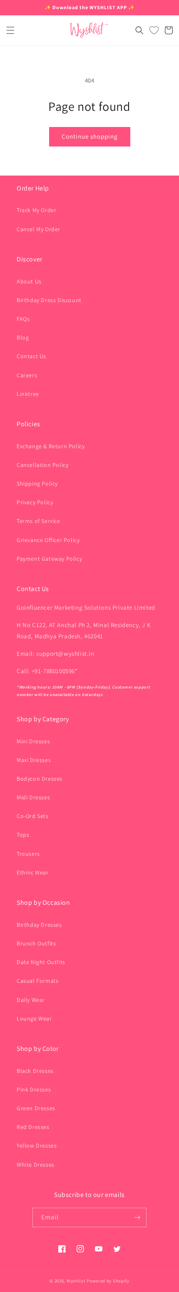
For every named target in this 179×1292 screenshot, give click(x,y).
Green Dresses (36, 1108)
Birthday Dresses (39, 924)
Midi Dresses (33, 797)
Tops (23, 834)
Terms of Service (38, 521)
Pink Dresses (34, 1089)
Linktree (28, 394)
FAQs (23, 318)
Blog (23, 337)
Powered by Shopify (108, 1281)
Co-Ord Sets (33, 816)
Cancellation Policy (42, 465)
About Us (29, 281)
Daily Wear (31, 1000)
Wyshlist (76, 1281)
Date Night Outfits (41, 962)
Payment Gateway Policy (49, 558)
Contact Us (31, 356)
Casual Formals (37, 980)
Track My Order (36, 210)
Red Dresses (33, 1127)
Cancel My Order (38, 229)
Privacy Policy (35, 502)
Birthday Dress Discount (49, 300)
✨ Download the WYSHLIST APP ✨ (90, 7)
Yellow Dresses (37, 1145)
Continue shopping (90, 136)
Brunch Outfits (36, 943)
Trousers (28, 853)
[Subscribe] (137, 1217)
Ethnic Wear (33, 872)
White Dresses (36, 1164)
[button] (10, 30)
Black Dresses (35, 1071)
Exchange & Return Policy (51, 446)
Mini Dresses (33, 741)
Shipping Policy (37, 483)
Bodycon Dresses (39, 778)
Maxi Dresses (34, 760)
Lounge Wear (34, 1018)
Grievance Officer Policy (48, 540)
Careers (27, 375)
